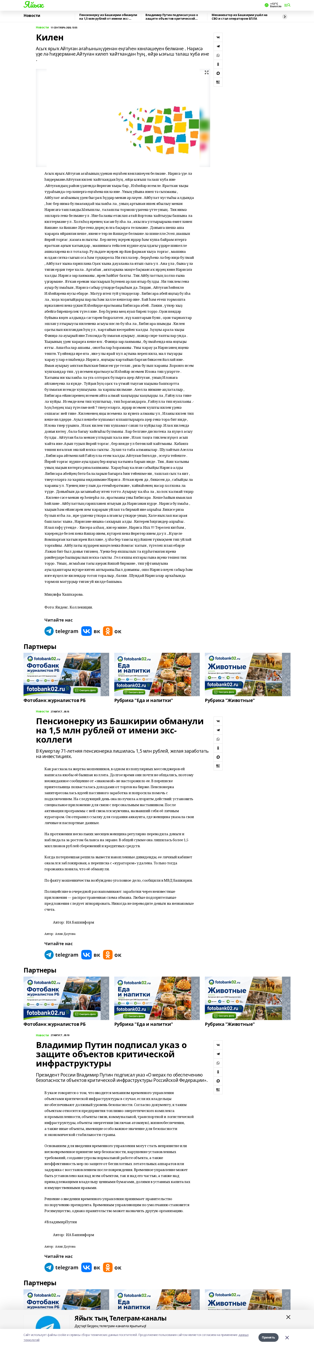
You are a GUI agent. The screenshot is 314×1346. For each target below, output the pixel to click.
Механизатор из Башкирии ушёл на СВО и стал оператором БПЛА (239, 16)
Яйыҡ (33, 4)
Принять (268, 1337)
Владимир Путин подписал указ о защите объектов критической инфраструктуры (171, 16)
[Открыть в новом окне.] (61, 631)
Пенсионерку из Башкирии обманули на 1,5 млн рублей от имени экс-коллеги (108, 16)
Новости (31, 15)
